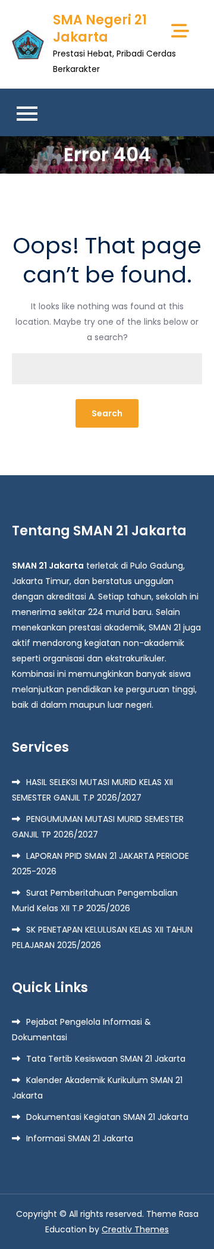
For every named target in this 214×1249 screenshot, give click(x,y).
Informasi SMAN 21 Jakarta (79, 1138)
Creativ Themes (135, 1229)
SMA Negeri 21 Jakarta (100, 28)
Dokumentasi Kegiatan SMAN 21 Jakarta (107, 1117)
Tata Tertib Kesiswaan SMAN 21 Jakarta (105, 1059)
